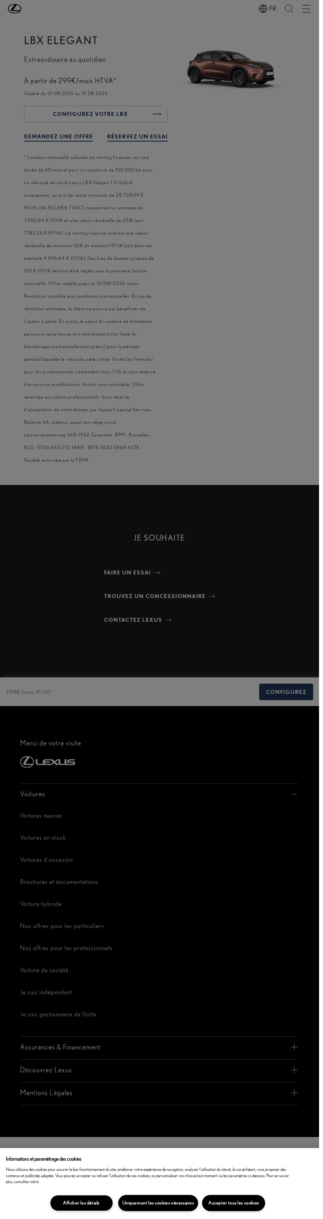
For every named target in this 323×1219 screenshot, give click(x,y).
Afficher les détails (81, 1203)
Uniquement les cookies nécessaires (158, 1203)
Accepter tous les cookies (233, 1203)
